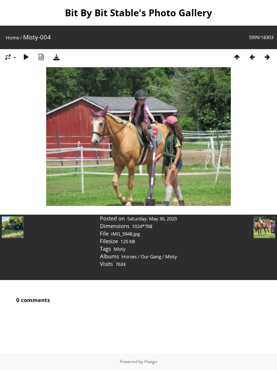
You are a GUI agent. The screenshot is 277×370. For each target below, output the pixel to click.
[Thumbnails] (237, 57)
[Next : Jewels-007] (267, 57)
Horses (129, 256)
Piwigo (150, 361)
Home (12, 37)
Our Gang (151, 256)
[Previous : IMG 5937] (252, 57)
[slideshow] (26, 57)
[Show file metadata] (41, 57)
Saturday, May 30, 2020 (152, 218)
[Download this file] (56, 57)
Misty (120, 249)
